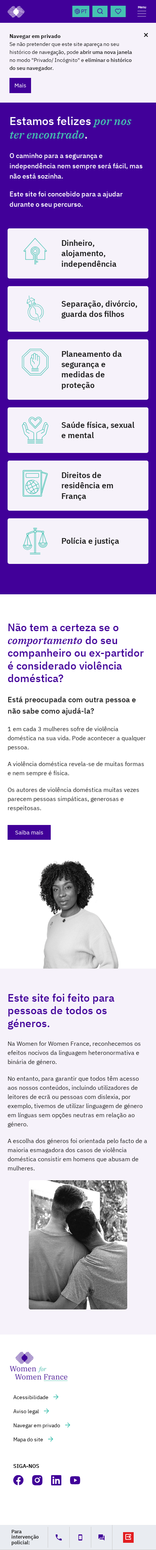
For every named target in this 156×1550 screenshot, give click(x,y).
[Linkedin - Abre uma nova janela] (56, 1480)
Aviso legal (26, 1411)
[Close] (145, 35)
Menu (142, 7)
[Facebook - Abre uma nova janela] (19, 1480)
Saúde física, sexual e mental (97, 430)
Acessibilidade (31, 1397)
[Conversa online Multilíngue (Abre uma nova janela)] (101, 1537)
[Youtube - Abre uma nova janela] (75, 1480)
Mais (20, 85)
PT (84, 11)
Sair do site (128, 1537)
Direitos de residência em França (87, 485)
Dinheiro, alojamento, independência (89, 253)
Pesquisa (100, 11)
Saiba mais (29, 832)
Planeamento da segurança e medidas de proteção (91, 369)
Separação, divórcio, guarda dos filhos (99, 308)
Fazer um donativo (118, 11)
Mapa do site (28, 1439)
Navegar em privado (37, 1425)
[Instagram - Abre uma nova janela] (38, 1480)
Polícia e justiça (90, 540)
